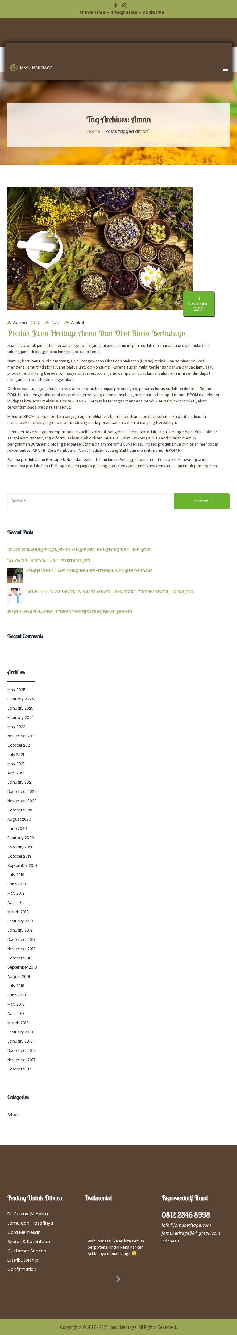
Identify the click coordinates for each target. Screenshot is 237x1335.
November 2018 (21, 948)
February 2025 (20, 699)
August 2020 (19, 819)
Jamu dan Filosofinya (30, 1223)
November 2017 (21, 1059)
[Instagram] (124, 6)
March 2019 (18, 911)
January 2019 (20, 930)
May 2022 (16, 726)
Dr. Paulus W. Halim (27, 1214)
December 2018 (21, 939)
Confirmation (21, 1269)
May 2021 (15, 763)
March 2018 (18, 1022)
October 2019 (19, 856)
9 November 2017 (199, 303)
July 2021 (15, 754)
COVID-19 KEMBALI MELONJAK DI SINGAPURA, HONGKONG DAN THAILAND (78, 549)
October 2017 (19, 1069)
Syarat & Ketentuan (28, 1241)
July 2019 (15, 874)
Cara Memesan (24, 1232)
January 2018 (20, 1041)
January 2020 (20, 847)
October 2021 (19, 745)
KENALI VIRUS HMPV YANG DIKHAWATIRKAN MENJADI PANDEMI (89, 571)
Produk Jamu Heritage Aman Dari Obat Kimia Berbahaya (96, 333)
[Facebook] (115, 6)
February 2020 (20, 837)
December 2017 (21, 1050)
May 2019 (16, 893)
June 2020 (17, 828)
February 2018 (20, 1032)
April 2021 (15, 773)
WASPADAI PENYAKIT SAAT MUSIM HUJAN (48, 560)
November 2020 (22, 800)
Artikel (77, 322)
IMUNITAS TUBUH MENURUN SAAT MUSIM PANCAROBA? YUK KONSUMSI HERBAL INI (109, 591)
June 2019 (16, 884)
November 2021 (21, 736)
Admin (19, 322)
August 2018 (18, 976)
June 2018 (16, 995)
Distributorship (22, 1260)
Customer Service (26, 1251)
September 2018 (22, 967)
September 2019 (22, 865)
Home (93, 131)
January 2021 (19, 782)
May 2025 (16, 689)
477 (55, 322)
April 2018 (16, 1013)
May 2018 (16, 1004)
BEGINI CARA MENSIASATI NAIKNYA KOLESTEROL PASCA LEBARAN (69, 611)
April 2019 (16, 902)
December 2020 (22, 791)
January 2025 (20, 708)
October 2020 (19, 810)
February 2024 (20, 717)
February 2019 (20, 921)
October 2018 (19, 958)
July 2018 (15, 985)
